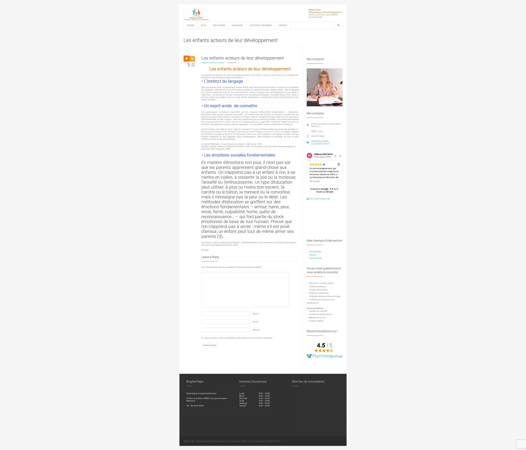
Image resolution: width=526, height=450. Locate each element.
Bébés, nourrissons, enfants (213, 63)
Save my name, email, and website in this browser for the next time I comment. (238, 338)
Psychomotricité (315, 258)
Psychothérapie (315, 252)
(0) (236, 63)
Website (256, 330)
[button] (340, 156)
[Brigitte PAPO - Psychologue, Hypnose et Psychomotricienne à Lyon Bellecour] (196, 14)
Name (256, 313)
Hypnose (312, 255)
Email (256, 322)
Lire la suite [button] (315, 181)
